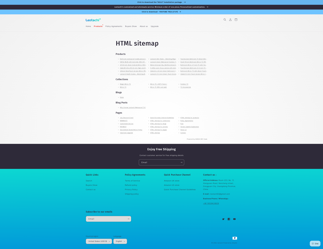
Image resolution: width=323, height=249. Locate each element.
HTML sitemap (155, 132)
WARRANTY (124, 120)
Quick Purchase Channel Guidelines (162, 117)
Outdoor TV (184, 84)
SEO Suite (203, 139)
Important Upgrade (126, 132)
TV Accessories (185, 87)
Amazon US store (171, 185)
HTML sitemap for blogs (158, 123)
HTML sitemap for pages (158, 129)
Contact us (91, 189)
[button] (225, 19)
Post (181, 123)
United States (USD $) (97, 241)
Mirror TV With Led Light (158, 87)
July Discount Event (126, 117)
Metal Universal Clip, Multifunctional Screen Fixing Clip (168, 65)
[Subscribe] (181, 162)
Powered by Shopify (230, 243)
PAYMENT (123, 126)
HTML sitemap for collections (160, 120)
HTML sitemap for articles (159, 126)
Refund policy (131, 185)
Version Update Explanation (189, 126)
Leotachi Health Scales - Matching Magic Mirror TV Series (139, 74)
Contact (183, 132)
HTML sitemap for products (189, 117)
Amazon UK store (171, 181)
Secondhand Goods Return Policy (131, 129)
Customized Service (126, 123)
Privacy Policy (131, 189)
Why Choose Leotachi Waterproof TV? (133, 107)
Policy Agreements (186, 120)
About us (183, 129)
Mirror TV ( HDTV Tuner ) (158, 84)
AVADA (197, 139)
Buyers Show (91, 185)
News (122, 97)
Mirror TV (123, 87)
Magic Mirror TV (125, 84)
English (119, 241)
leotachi (220, 243)
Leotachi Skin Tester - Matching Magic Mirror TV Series (169, 59)
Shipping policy (132, 194)
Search (89, 181)
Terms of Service (132, 181)
